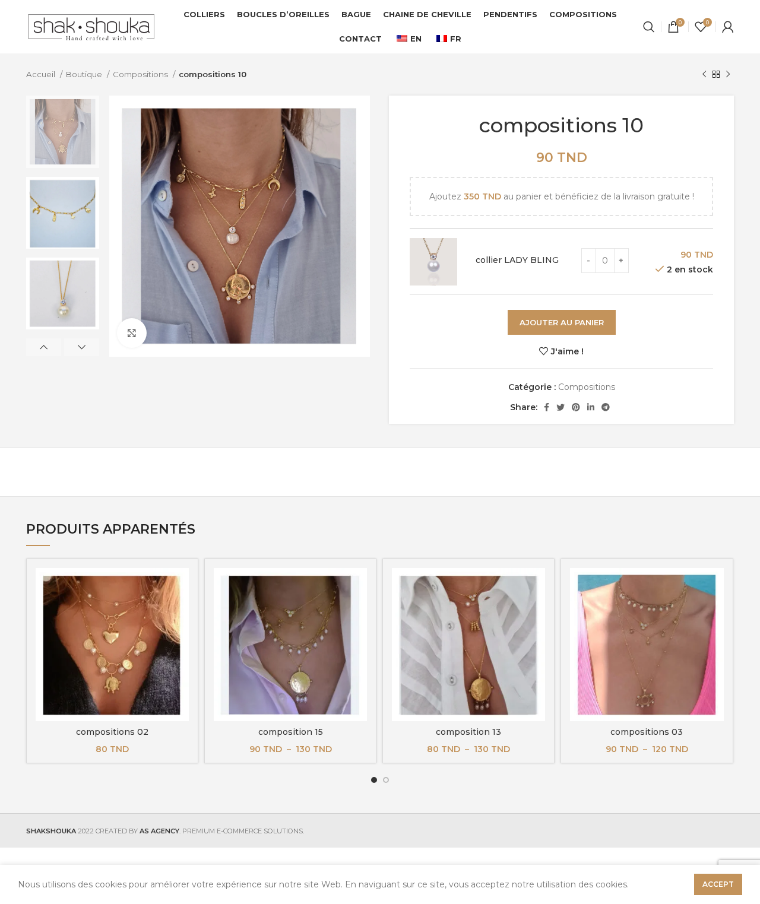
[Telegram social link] (605, 407)
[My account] (728, 27)
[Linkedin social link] (591, 407)
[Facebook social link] (546, 407)
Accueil (41, 74)
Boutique (85, 74)
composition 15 (290, 732)
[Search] (649, 27)
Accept (718, 884)
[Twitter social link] (560, 407)
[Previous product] (704, 75)
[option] (62, 131)
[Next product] (728, 75)
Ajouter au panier (562, 322)
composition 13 (468, 732)
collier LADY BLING (517, 260)
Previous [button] (43, 347)
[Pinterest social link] (576, 407)
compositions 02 (112, 732)
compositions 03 (646, 732)
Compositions (141, 74)
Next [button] (81, 347)
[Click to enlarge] (132, 333)
